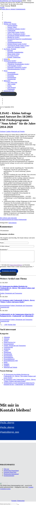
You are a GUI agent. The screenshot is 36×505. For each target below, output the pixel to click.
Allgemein (7, 337)
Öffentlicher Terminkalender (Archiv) (18, 64)
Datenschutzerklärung (15, 265)
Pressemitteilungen (12, 74)
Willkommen (7, 22)
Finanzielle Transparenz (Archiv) (17, 67)
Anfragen (3, 131)
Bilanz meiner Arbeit (13, 54)
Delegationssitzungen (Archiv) (16, 69)
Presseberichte (11, 79)
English (2, 7)
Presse (5, 71)
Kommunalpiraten (9, 475)
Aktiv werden (11, 84)
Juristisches (7, 349)
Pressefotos (10, 76)
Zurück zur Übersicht (8, 94)
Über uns (6, 469)
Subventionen (12, 222)
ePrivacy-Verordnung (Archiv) (16, 34)
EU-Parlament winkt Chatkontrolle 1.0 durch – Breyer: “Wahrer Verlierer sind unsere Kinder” (17, 301)
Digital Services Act (9, 342)
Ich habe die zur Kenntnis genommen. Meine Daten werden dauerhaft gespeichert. (17, 265)
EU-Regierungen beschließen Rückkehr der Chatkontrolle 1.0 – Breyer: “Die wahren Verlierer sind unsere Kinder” (17, 288)
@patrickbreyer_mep (9, 432)
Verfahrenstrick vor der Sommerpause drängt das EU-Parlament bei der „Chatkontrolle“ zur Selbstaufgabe (17, 315)
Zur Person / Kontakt (10, 49)
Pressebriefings (11, 77)
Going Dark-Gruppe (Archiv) (16, 32)
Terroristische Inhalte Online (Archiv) (18, 45)
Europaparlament (5, 305)
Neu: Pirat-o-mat (12, 82)
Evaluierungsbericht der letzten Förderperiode (13, 219)
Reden (5, 362)
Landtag (8, 131)
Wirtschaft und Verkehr (18, 131)
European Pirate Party (10, 472)
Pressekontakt (11, 72)
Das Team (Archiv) (13, 55)
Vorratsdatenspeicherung (14, 42)
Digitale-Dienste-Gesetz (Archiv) (17, 44)
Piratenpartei (11, 89)
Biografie (10, 50)
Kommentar (4, 249)
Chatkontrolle (11, 30)
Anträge (6, 340)
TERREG (7, 365)
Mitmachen (7, 81)
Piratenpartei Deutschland (11, 470)
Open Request (11, 87)
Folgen (9, 86)
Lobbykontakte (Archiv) (14, 66)
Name (2, 243)
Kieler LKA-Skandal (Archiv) (16, 47)
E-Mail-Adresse (4, 246)
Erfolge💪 (7, 59)
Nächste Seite (12, 324)
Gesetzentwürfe (4, 307)
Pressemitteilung (8, 357)
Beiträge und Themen (10, 24)
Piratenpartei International (11, 474)
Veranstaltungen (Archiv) (14, 62)
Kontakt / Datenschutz (13, 57)
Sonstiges (6, 364)
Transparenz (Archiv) (10, 60)
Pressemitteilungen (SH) (11, 360)
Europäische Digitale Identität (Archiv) (18, 35)
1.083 (5, 324)
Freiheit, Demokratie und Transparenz (11, 293)
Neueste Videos (12, 27)
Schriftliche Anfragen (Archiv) (16, 29)
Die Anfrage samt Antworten (8, 218)
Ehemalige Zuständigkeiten (15, 52)
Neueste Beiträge (12, 25)
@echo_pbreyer (7, 422)
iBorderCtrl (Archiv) (13, 37)
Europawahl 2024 (9, 91)
